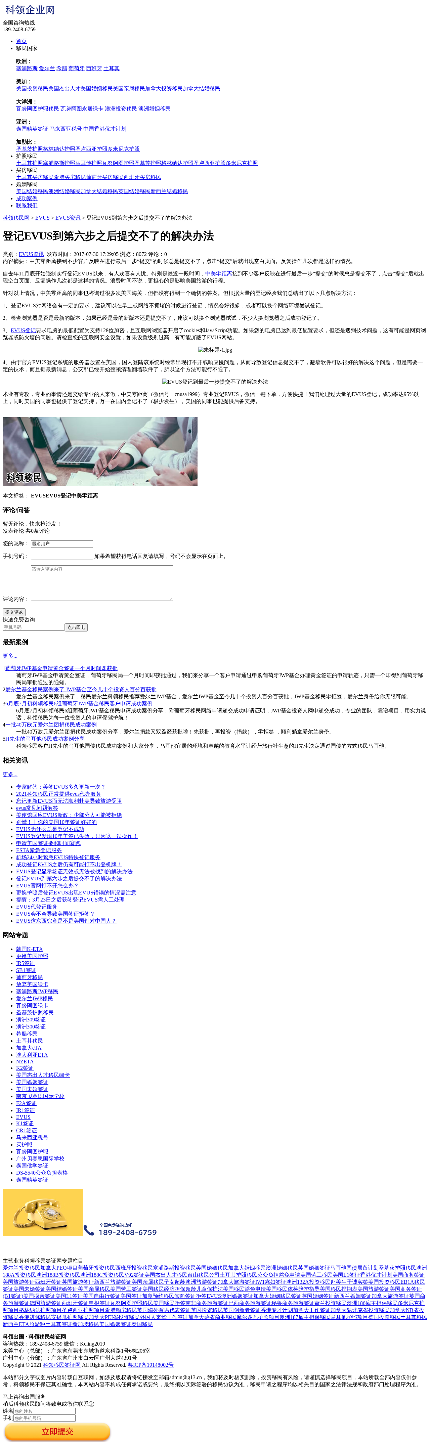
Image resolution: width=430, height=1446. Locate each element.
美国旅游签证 (19, 1282)
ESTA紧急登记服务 (39, 850)
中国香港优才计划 (104, 129)
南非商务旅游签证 (206, 1303)
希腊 (61, 68)
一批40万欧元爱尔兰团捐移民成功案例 (51, 725)
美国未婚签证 (32, 1089)
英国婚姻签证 (314, 1268)
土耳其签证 (58, 1324)
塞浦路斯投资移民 (174, 1268)
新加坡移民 (85, 1324)
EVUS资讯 (68, 218)
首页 (21, 41)
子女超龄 (174, 1282)
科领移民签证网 (62, 1365)
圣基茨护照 (29, 149)
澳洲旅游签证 (201, 1282)
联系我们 (27, 205)
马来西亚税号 (66, 129)
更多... (10, 656)
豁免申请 (289, 1275)
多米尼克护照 (124, 149)
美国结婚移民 (32, 191)
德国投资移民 (384, 1317)
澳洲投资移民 (121, 109)
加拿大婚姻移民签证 (277, 1296)
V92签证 (134, 1275)
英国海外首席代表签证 (164, 1310)
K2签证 (25, 1068)
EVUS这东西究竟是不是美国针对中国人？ (66, 921)
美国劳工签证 (126, 1289)
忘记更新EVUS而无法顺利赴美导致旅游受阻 (69, 801)
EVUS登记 (23, 330)
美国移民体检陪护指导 (293, 1289)
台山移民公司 (203, 1275)
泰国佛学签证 (32, 1166)
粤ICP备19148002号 (151, 1365)
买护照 (24, 1144)
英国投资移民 (207, 1310)
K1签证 (25, 1123)
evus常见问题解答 (37, 808)
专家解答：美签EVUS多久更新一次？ (61, 787)
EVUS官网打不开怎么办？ (47, 885)
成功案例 (27, 198)
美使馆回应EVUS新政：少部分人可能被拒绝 (69, 815)
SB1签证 (26, 970)
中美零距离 (218, 273)
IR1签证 (25, 1110)
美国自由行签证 (102, 1296)
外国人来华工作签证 (164, 1317)
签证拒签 (196, 1296)
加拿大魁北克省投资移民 (360, 1310)
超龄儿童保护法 (204, 1289)
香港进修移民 (35, 1317)
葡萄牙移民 (29, 977)
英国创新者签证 (242, 1310)
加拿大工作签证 (312, 1310)
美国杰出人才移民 (165, 1275)
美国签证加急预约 (142, 1296)
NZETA (25, 1061)
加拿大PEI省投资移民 (114, 1317)
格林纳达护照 (59, 149)
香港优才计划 (376, 1275)
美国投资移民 (32, 88)
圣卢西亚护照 (91, 149)
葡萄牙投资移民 (96, 1268)
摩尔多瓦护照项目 (258, 1317)
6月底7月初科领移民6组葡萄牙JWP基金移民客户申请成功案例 (79, 703)
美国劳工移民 (316, 1275)
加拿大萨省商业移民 (212, 1317)
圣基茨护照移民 (35, 1012)
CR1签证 (26, 1130)
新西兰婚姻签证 (353, 1296)
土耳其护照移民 (238, 1275)
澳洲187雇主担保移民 (305, 1317)
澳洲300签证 (31, 1026)
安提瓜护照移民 (70, 1317)
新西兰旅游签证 (113, 1282)
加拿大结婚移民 (201, 88)
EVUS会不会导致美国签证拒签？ (55, 914)
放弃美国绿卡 (32, 984)
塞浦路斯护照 (59, 163)
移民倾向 (174, 1296)
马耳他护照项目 (349, 1317)
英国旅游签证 (78, 1282)
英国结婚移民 (134, 191)
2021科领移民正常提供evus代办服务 (58, 794)
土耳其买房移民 (35, 177)
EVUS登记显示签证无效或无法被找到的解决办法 (74, 871)
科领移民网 (16, 218)
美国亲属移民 (129, 88)
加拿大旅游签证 (236, 1282)
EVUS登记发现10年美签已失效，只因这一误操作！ (77, 836)
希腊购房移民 (121, 1310)
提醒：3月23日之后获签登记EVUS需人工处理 (70, 900)
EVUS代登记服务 (36, 907)
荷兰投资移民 (330, 1303)
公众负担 (268, 1275)
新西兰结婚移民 (169, 191)
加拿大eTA (29, 1048)
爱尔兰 (47, 68)
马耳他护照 (88, 163)
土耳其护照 (29, 163)
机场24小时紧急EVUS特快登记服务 (58, 857)
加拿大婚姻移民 (247, 1268)
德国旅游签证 (46, 1303)
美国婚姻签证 (32, 1082)
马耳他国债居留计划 (354, 1268)
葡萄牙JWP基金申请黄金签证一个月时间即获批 (61, 668)
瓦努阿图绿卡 (32, 1005)
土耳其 (111, 68)
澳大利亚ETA (32, 1055)
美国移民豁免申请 (244, 1289)
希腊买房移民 (70, 177)
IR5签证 (25, 963)
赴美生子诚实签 (349, 1282)
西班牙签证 (48, 1282)
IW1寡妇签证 (270, 1282)
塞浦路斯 (27, 68)
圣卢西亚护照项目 (83, 1310)
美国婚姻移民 (97, 88)
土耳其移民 (29, 1041)
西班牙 (94, 68)
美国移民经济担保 (163, 1289)
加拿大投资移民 (164, 88)
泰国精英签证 (32, 129)
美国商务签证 (408, 1275)
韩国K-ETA (29, 949)
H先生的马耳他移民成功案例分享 (45, 739)
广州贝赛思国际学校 (40, 1159)
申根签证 (99, 1303)
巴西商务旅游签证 (249, 1303)
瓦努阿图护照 (118, 163)
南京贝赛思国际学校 (40, 1096)
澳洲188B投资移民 (58, 1275)
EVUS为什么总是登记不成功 (50, 829)
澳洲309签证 (31, 1019)
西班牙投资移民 (134, 1268)
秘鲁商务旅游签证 (292, 1303)
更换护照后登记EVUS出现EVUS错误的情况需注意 (76, 892)
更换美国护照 (32, 956)
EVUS (42, 218)
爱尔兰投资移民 (21, 1268)
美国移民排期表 (338, 1289)
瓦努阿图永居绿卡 (81, 109)
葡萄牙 (77, 68)
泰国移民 (142, 1324)
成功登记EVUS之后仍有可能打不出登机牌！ (69, 864)
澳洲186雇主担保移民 (372, 1303)
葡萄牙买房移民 (105, 177)
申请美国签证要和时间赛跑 (48, 843)
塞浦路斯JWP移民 (37, 991)
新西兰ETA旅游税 (24, 1324)
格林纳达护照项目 (40, 1310)
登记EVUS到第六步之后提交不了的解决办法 (69, 878)
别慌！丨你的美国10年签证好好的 (56, 822)
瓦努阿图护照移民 (37, 109)
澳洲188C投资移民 (102, 1275)
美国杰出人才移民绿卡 (43, 1075)
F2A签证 (26, 1103)
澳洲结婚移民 (64, 191)
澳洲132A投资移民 (308, 1282)
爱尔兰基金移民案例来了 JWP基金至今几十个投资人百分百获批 (81, 689)
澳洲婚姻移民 (154, 109)
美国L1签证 (346, 1275)
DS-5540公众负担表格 (42, 1173)
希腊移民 (27, 1034)
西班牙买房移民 (142, 177)
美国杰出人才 (64, 88)
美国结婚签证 (62, 1289)
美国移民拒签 (169, 1303)
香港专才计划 (277, 1310)
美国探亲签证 (39, 1296)
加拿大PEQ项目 (59, 1268)
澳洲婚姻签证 (237, 1296)
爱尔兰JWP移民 (34, 998)
